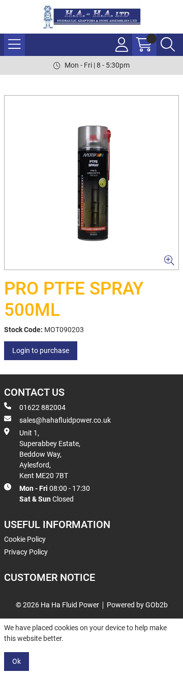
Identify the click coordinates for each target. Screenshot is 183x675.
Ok (16, 661)
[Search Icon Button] (168, 45)
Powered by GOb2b (137, 605)
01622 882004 (42, 407)
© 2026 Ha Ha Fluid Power (57, 605)
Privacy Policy (26, 552)
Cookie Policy (25, 539)
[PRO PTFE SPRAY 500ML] (91, 182)
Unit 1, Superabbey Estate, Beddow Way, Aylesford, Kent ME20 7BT (49, 454)
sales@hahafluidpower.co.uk (65, 420)
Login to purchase (40, 350)
